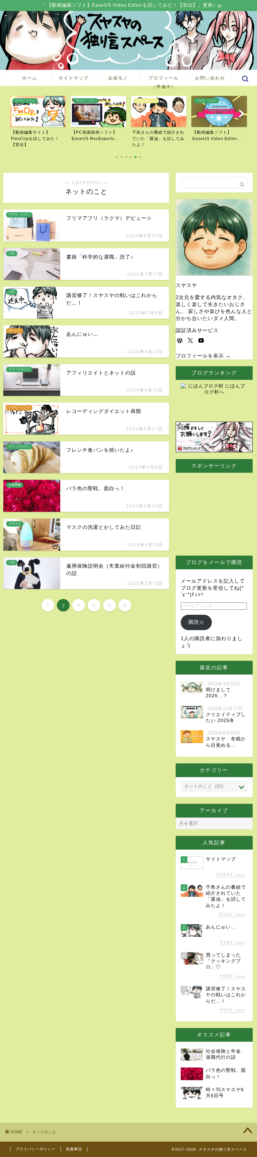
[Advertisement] (219, 509)
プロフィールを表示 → (203, 355)
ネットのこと (44, 1132)
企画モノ (118, 78)
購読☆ (196, 622)
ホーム (29, 78)
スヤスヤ (186, 285)
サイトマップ (74, 78)
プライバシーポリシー (35, 1149)
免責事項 (74, 1149)
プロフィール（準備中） (164, 80)
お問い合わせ (210, 78)
